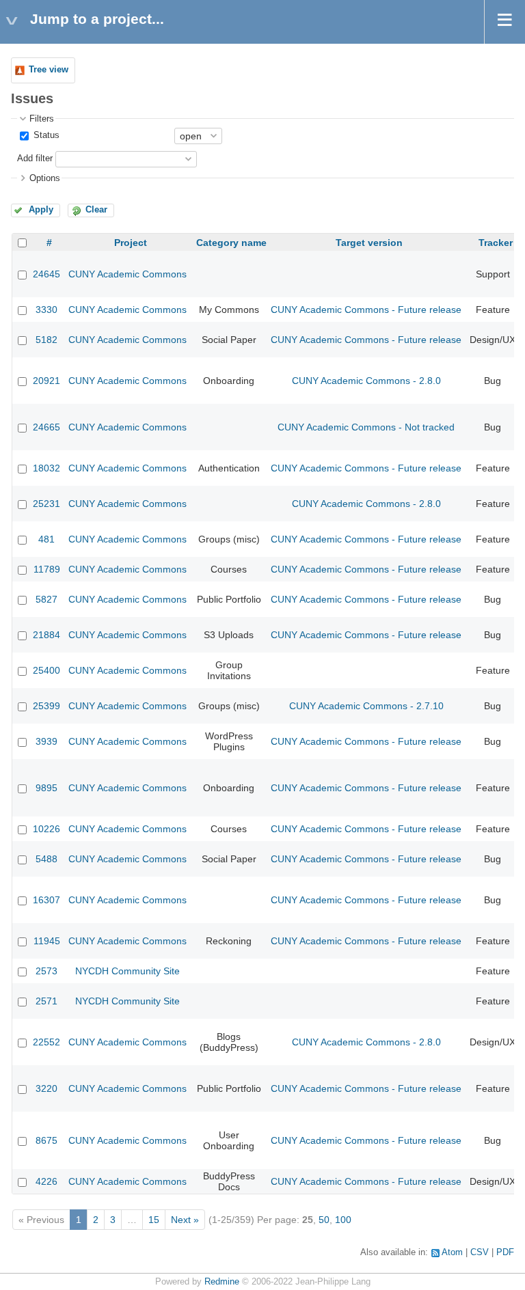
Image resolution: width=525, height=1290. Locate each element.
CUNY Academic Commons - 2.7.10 (366, 705)
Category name (231, 242)
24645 (46, 274)
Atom (452, 1252)
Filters (41, 119)
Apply (41, 210)
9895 (46, 787)
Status (45, 135)
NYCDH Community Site (127, 970)
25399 (46, 705)
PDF (505, 1252)
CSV (479, 1252)
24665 (46, 427)
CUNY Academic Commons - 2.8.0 (366, 380)
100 (343, 1219)
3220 (46, 1088)
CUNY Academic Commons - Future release (366, 309)
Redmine (221, 1282)
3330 (46, 309)
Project (130, 242)
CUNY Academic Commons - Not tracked (366, 427)
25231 (46, 503)
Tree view (48, 69)
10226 (46, 828)
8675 (46, 1140)
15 (153, 1219)
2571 (46, 1001)
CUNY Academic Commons (127, 274)
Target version (369, 242)
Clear (96, 210)
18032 (46, 468)
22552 (46, 1042)
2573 (46, 970)
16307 (46, 899)
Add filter (35, 158)
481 (46, 539)
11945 (46, 940)
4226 (46, 1181)
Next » (185, 1219)
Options (44, 178)
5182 (46, 339)
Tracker (496, 242)
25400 (46, 670)
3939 (46, 741)
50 (324, 1219)
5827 (46, 599)
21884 (46, 634)
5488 (46, 858)
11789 (46, 569)
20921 (46, 380)
